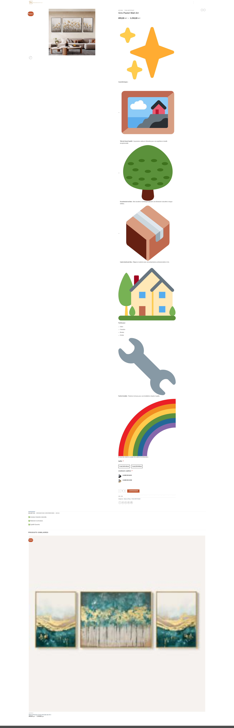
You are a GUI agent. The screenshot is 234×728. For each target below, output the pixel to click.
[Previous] (29, 723)
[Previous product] (204, 10)
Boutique (80, 2)
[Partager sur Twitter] (122, 502)
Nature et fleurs (127, 498)
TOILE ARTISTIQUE (129, 10)
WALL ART (73, 2)
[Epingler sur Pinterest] (128, 502)
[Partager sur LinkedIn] (131, 502)
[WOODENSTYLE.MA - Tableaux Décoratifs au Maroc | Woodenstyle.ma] (37, 2)
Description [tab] (31, 513)
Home (53, 2)
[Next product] (202, 10)
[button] (191, 3)
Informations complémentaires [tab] (45, 513)
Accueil (120, 10)
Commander (133, 491)
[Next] (34, 57)
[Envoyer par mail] (125, 502)
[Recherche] (50, 2)
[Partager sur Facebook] (119, 502)
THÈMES (58, 2)
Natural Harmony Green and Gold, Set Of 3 (40, 714)
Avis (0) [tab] (57, 513)
